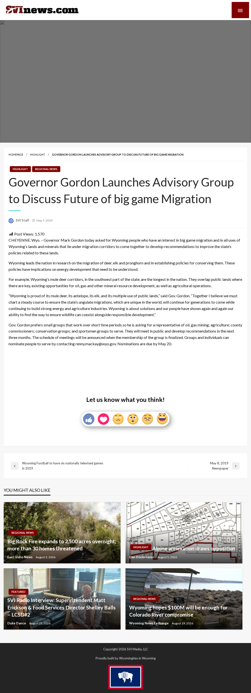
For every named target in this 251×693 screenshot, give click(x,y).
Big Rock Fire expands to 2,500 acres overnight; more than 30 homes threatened (61, 544)
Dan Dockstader (142, 557)
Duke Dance (17, 623)
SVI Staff (23, 220)
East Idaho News (20, 557)
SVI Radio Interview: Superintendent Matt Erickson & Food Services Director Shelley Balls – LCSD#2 (61, 607)
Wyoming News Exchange (149, 623)
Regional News (46, 169)
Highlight (37, 154)
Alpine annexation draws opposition (193, 548)
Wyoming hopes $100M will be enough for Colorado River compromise (178, 611)
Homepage (16, 154)
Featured (18, 591)
